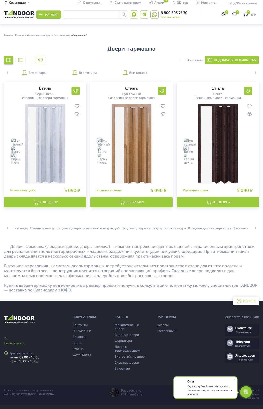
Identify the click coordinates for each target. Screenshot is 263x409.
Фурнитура (123, 340)
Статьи (78, 349)
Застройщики (167, 331)
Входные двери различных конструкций (88, 228)
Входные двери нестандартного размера (154, 228)
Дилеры (163, 325)
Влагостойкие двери (130, 356)
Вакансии (80, 337)
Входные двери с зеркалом (209, 228)
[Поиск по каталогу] (124, 14)
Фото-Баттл (82, 355)
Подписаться (243, 331)
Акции (77, 342)
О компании (82, 331)
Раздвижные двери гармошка (45, 97)
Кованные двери (246, 228)
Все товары (37, 72)
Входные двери (42, 228)
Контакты (80, 325)
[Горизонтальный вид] (20, 60)
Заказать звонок (170, 16)
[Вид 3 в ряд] (8, 60)
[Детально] (40, 60)
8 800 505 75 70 (174, 12)
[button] (253, 73)
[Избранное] (76, 107)
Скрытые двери (127, 362)
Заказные (122, 368)
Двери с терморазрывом (127, 348)
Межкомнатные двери (127, 326)
